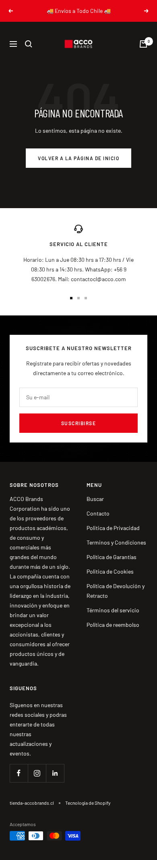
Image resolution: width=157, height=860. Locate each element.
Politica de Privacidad (113, 527)
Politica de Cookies (110, 571)
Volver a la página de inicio (78, 158)
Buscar (95, 498)
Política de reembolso (113, 624)
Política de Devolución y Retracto (116, 590)
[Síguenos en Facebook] (19, 773)
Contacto (98, 513)
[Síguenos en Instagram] (37, 773)
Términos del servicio (113, 610)
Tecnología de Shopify (88, 803)
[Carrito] (143, 44)
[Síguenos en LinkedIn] (55, 773)
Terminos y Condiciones (116, 542)
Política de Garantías (111, 556)
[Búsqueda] (28, 44)
